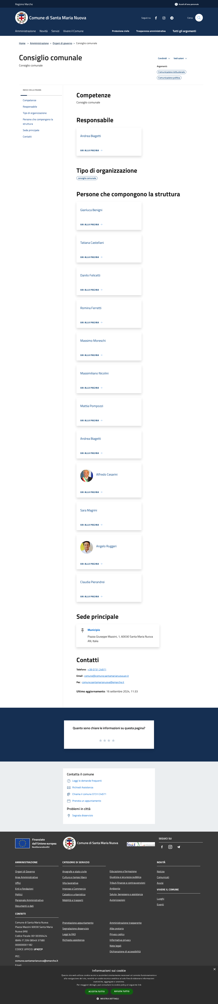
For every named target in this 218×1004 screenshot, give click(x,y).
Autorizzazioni (117, 900)
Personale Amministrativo (29, 900)
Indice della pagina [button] (32, 89)
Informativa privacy (120, 940)
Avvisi (160, 883)
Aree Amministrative (26, 877)
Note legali (115, 946)
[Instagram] (162, 17)
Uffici (18, 883)
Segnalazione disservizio (75, 928)
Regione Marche (24, 4)
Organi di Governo (25, 871)
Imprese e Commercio (74, 889)
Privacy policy (117, 934)
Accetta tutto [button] (97, 991)
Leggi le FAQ (69, 934)
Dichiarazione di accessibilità (125, 951)
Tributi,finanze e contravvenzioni (127, 883)
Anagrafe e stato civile (74, 871)
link (139, 984)
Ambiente (115, 888)
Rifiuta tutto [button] (121, 991)
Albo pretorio (117, 928)
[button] (109, 998)
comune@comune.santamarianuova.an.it (106, 676)
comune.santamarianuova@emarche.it (103, 682)
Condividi (162, 58)
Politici (19, 894)
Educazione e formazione (123, 871)
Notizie (161, 871)
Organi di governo (62, 43)
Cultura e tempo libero (74, 877)
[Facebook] (154, 17)
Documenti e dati (24, 906)
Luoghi (160, 899)
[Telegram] (170, 17)
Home (22, 43)
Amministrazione (39, 43)
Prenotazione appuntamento (77, 923)
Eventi (160, 904)
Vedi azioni (179, 58)
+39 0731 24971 (97, 669)
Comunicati (163, 877)
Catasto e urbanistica (73, 894)
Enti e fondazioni (24, 889)
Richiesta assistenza (73, 940)
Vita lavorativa (70, 883)
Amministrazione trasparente (126, 923)
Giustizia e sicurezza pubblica (125, 877)
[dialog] (109, 985)
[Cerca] (199, 18)
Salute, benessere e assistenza (126, 894)
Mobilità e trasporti (72, 900)
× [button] (214, 969)
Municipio (94, 630)
